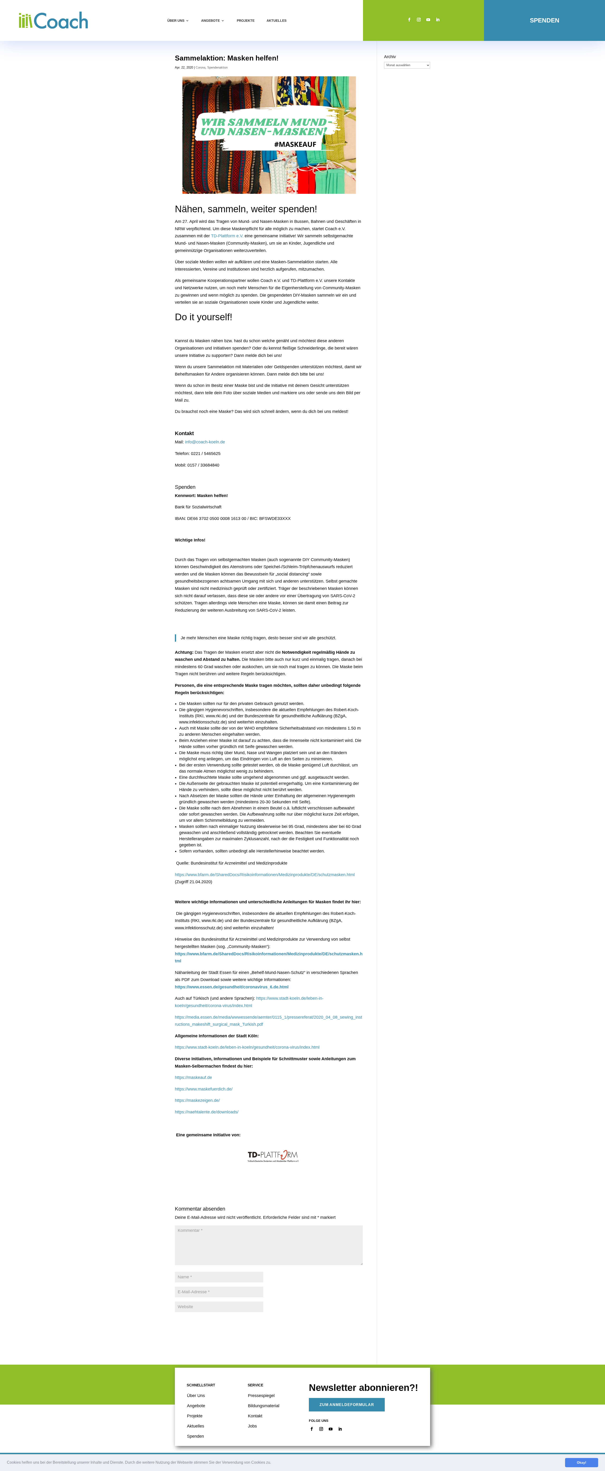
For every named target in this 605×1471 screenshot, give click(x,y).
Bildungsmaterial (263, 1405)
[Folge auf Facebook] (409, 19)
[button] (272, 1463)
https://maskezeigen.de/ (197, 1100)
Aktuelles (276, 20)
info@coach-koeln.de (205, 442)
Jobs (252, 1426)
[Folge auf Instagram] (419, 19)
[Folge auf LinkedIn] (437, 19)
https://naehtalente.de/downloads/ (206, 1112)
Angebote (210, 20)
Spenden (544, 20)
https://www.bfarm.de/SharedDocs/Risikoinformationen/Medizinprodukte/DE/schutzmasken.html (265, 874)
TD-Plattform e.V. (227, 236)
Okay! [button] (581, 1462)
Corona (200, 67)
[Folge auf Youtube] (428, 19)
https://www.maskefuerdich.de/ (204, 1089)
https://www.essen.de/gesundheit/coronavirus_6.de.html (232, 987)
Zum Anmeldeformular (347, 1405)
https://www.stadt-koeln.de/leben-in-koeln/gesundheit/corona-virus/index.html (247, 1047)
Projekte (246, 20)
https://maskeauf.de (193, 1077)
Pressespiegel (261, 1395)
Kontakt (255, 1416)
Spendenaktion (217, 67)
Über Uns (196, 1395)
